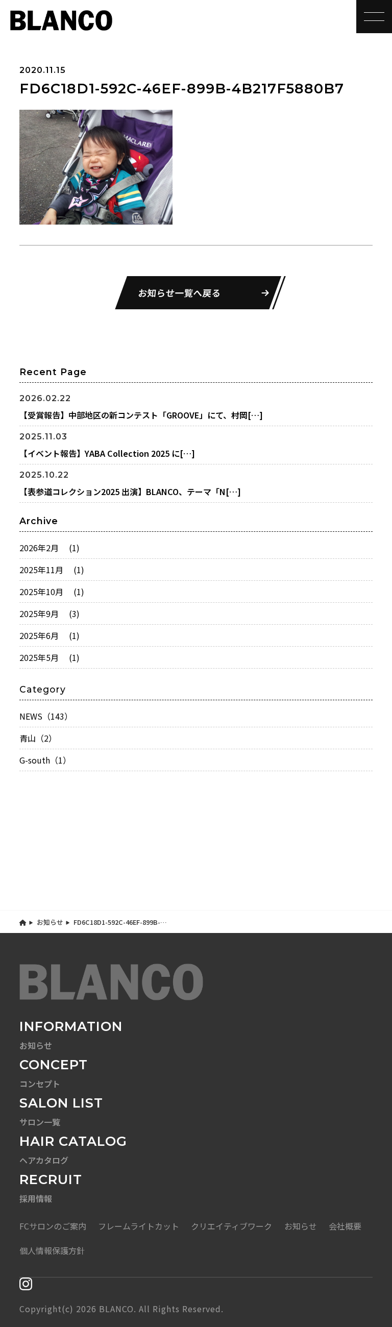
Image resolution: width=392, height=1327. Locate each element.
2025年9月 (49, 613)
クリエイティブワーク (231, 1226)
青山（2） (38, 738)
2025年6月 (49, 635)
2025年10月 (51, 591)
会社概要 (345, 1226)
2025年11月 (51, 569)
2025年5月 (49, 657)
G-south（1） (45, 760)
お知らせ (50, 922)
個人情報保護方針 (52, 1250)
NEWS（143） (45, 716)
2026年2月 (49, 548)
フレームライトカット (138, 1226)
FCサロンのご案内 (52, 1226)
